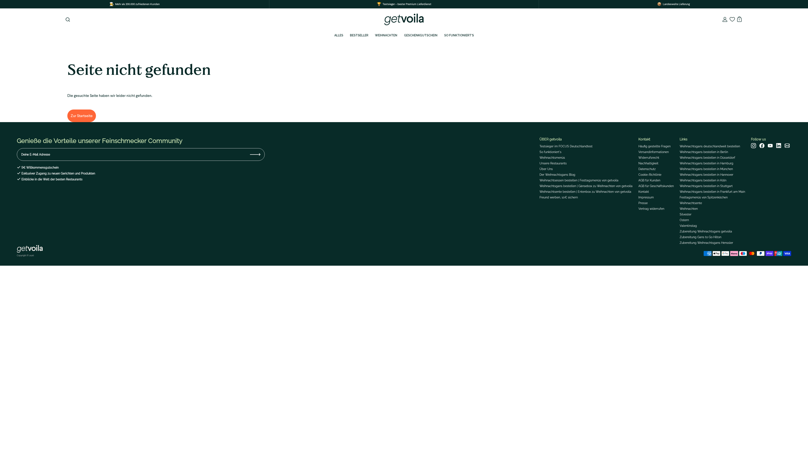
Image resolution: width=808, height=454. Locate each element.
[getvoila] (404, 19)
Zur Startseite (82, 115)
